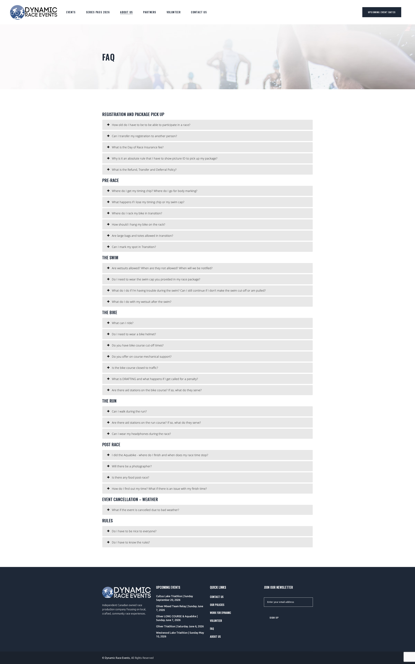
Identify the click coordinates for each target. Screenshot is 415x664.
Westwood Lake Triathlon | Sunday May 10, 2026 (180, 634)
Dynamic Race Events (117, 657)
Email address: (272, 596)
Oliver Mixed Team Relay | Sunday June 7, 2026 (179, 608)
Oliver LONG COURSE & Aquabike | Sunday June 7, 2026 (177, 618)
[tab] (207, 125)
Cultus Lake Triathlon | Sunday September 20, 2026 (174, 598)
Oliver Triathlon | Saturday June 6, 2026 (180, 626)
